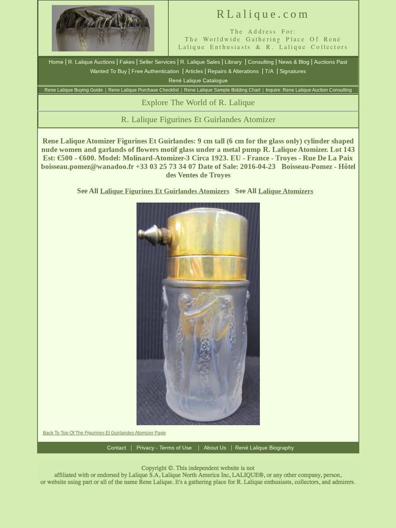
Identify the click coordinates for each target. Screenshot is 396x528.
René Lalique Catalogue (198, 80)
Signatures (293, 71)
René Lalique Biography (264, 448)
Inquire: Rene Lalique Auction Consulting (309, 90)
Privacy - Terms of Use (164, 448)
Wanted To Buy (108, 71)
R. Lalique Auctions (91, 62)
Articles (194, 71)
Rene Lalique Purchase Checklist (143, 90)
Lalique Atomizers (285, 191)
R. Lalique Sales (200, 62)
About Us (215, 448)
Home (56, 62)
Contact (116, 448)
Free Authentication (155, 71)
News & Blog (293, 62)
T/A (269, 71)
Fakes (127, 62)
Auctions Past (330, 62)
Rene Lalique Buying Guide (73, 90)
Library (233, 62)
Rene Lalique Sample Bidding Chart (222, 90)
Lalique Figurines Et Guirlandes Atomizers (164, 191)
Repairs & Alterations (233, 71)
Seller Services (157, 62)
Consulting (261, 62)
